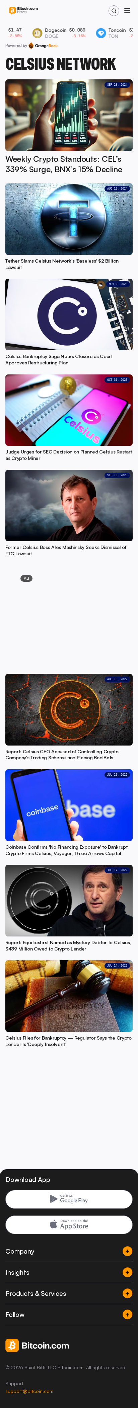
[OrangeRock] (43, 45)
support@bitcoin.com (29, 1391)
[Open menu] (127, 10)
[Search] (114, 10)
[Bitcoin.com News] (23, 11)
